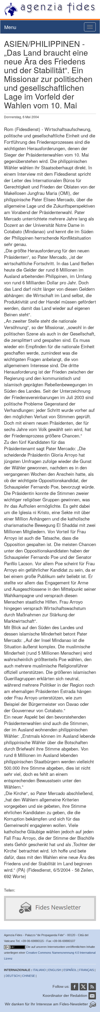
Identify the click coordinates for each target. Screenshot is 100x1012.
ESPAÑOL (70, 970)
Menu (10, 26)
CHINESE (28, 975)
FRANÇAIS (86, 970)
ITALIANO (39, 970)
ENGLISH (54, 970)
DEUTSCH (13, 975)
